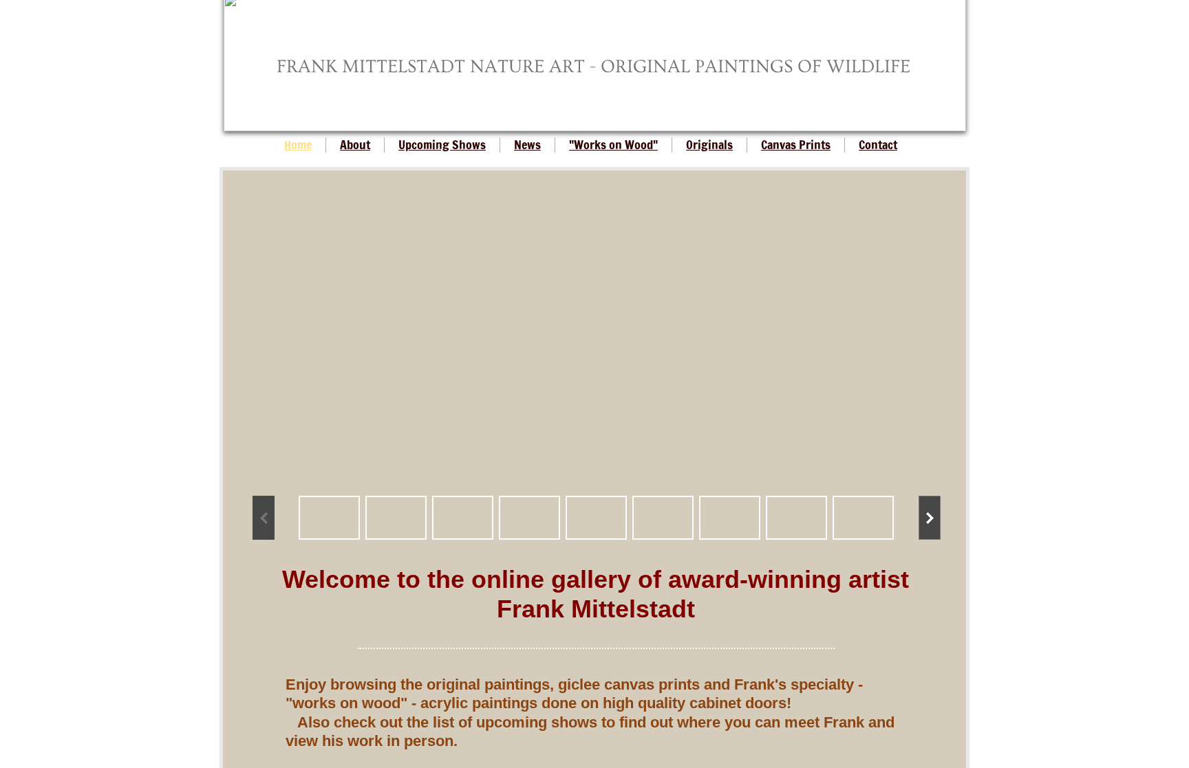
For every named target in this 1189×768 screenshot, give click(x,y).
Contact (878, 144)
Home (298, 144)
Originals (709, 144)
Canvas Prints (796, 144)
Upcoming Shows (442, 144)
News (527, 144)
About (355, 144)
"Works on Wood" (613, 144)
